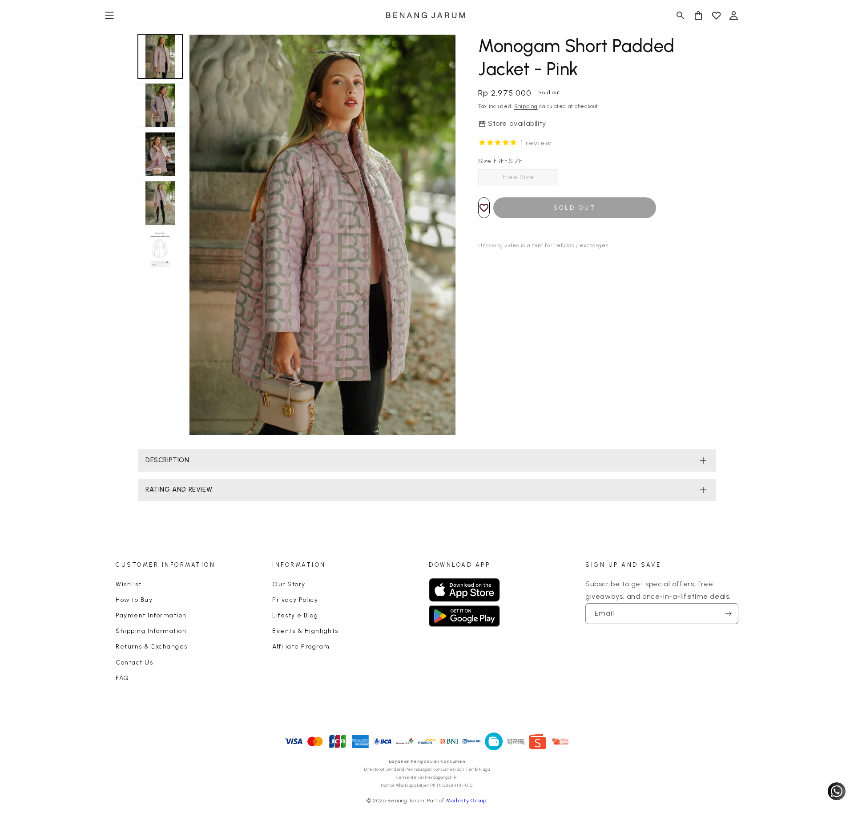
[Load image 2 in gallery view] (160, 105)
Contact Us (134, 662)
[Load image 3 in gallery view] (160, 154)
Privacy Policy (295, 600)
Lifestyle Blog (295, 615)
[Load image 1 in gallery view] (160, 56)
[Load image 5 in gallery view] (160, 252)
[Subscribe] (728, 613)
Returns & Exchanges (152, 646)
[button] (109, 15)
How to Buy (134, 600)
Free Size (518, 177)
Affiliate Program (301, 646)
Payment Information (151, 615)
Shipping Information (151, 631)
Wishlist (128, 584)
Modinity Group (466, 800)
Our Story (289, 584)
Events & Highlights (305, 631)
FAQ (122, 678)
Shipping (526, 106)
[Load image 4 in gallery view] (160, 203)
